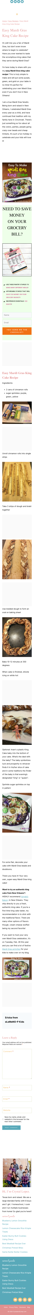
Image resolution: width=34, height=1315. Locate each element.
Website (6, 1110)
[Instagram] (22, 1)
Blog (28, 1307)
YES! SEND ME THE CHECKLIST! (17, 331)
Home (6, 1307)
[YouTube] (11, 1)
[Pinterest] (18, 1)
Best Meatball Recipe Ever (14, 1243)
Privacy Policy (13, 1307)
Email (6, 1099)
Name (6, 1087)
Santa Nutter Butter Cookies (14, 1252)
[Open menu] (17, 14)
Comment (8, 1051)
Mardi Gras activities (11, 949)
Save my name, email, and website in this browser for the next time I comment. (17, 1119)
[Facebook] (15, 1)
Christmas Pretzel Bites (12, 1248)
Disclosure (22, 1307)
